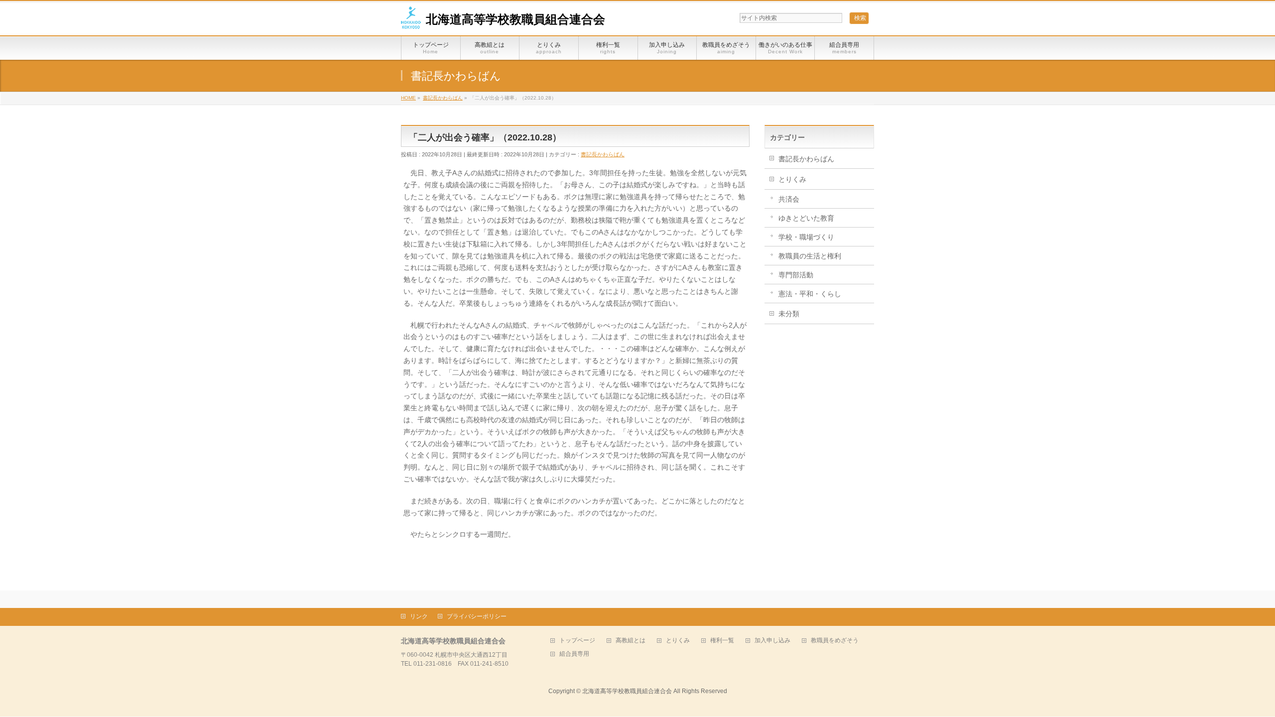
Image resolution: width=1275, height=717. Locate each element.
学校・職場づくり (806, 237)
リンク (419, 616)
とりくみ (792, 179)
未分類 (788, 314)
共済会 (788, 199)
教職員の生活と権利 (809, 256)
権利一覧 (722, 640)
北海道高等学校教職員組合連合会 (515, 19)
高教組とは (630, 640)
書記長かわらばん (603, 154)
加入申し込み (772, 640)
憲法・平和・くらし (809, 294)
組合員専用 (574, 654)
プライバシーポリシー (477, 616)
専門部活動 (795, 275)
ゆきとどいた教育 (806, 218)
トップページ (577, 640)
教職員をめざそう (835, 640)
